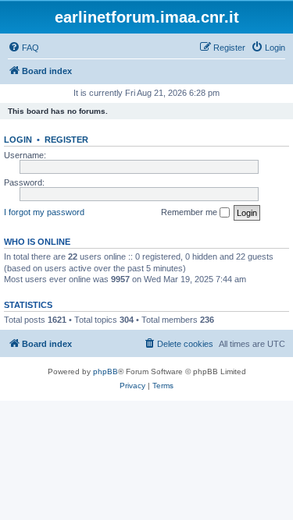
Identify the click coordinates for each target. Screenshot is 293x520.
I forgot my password (44, 212)
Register (66, 139)
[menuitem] (23, 47)
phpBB (105, 371)
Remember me (190, 212)
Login (18, 139)
